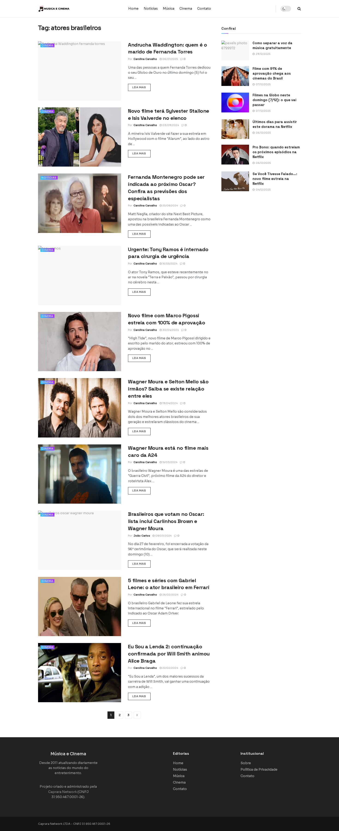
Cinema (185, 8)
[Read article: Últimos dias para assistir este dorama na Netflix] (235, 129)
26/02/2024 (170, 594)
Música (168, 8)
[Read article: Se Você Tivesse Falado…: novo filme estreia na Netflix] (235, 181)
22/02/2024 (170, 667)
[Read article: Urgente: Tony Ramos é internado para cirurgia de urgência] (79, 275)
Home (133, 8)
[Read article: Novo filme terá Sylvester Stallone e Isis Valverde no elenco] (79, 137)
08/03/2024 (163, 535)
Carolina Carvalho (145, 59)
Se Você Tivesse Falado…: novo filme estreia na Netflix (275, 179)
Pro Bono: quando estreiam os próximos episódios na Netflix (276, 152)
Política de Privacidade (259, 769)
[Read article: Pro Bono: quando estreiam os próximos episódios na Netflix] (235, 154)
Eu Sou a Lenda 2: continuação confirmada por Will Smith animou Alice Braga (169, 653)
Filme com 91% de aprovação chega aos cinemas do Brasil (272, 73)
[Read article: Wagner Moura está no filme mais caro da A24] (79, 474)
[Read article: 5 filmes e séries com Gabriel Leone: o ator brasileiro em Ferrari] (79, 606)
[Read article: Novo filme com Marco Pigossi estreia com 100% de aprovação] (79, 341)
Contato (204, 8)
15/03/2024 (169, 462)
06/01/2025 (170, 59)
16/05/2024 (169, 263)
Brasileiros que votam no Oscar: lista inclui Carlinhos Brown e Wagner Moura (166, 521)
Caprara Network (62, 792)
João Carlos (142, 535)
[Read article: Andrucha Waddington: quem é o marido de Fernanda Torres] (79, 70)
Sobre (246, 763)
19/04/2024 (170, 403)
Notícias (151, 8)
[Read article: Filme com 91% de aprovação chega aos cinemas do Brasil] (235, 76)
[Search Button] (299, 8)
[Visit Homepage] (67, 9)
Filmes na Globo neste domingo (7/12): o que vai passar (274, 100)
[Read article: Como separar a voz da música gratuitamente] (235, 50)
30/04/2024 (170, 330)
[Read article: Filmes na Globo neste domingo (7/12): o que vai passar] (235, 102)
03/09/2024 (170, 125)
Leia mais (141, 87)
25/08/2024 (170, 205)
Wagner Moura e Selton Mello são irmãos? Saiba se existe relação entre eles (168, 388)
